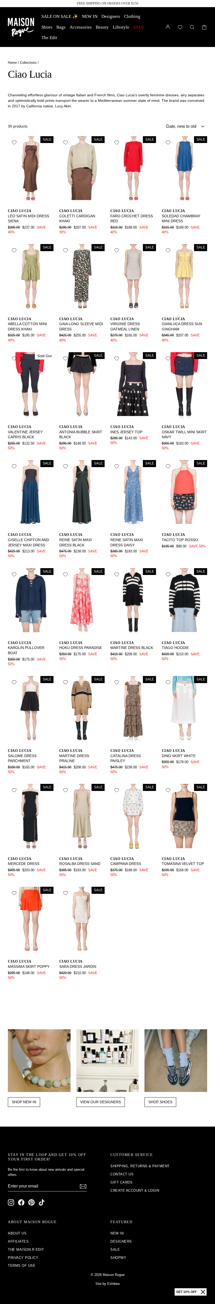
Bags (61, 27)
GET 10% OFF (186, 1292)
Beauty (102, 27)
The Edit (49, 37)
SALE (138, 27)
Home (12, 63)
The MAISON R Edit (26, 1250)
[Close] (203, 1292)
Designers (110, 16)
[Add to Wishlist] (14, 142)
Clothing (132, 16)
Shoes (46, 27)
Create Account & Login (134, 1190)
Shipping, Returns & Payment (140, 1166)
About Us (17, 1233)
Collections (28, 63)
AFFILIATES (18, 1241)
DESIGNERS (121, 1241)
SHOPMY (118, 1258)
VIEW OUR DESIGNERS (100, 1102)
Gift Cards (121, 1182)
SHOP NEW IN (24, 1102)
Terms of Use (21, 1266)
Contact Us (121, 1174)
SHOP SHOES (160, 1102)
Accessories (80, 27)
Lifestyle (121, 27)
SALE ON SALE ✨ (59, 16)
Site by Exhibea (107, 1284)
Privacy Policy (23, 1258)
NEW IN (90, 16)
